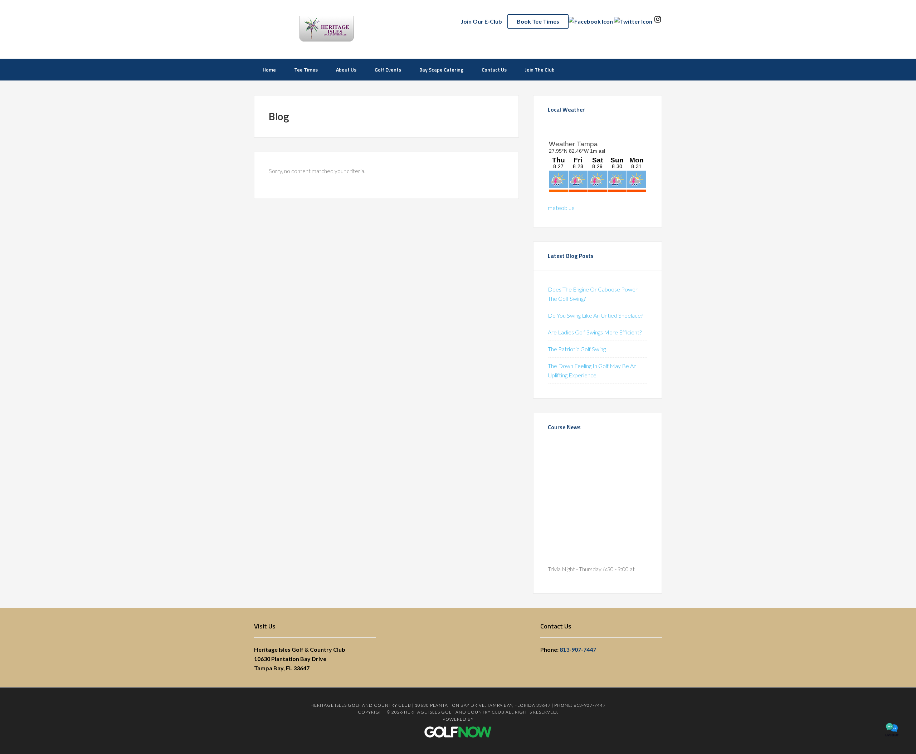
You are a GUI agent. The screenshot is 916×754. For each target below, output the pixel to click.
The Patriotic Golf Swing (577, 349)
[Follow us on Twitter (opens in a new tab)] (633, 21)
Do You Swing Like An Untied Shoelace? (595, 315)
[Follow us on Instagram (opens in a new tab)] (657, 21)
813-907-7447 (578, 649)
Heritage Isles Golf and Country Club (356, 28)
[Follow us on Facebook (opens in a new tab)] (591, 21)
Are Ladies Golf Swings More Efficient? (595, 332)
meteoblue (561, 207)
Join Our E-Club (481, 21)
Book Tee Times (538, 21)
